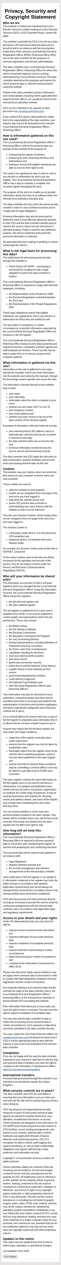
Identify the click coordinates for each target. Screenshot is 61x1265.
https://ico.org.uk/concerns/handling (21, 1069)
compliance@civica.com (31, 111)
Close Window (10, 1257)
